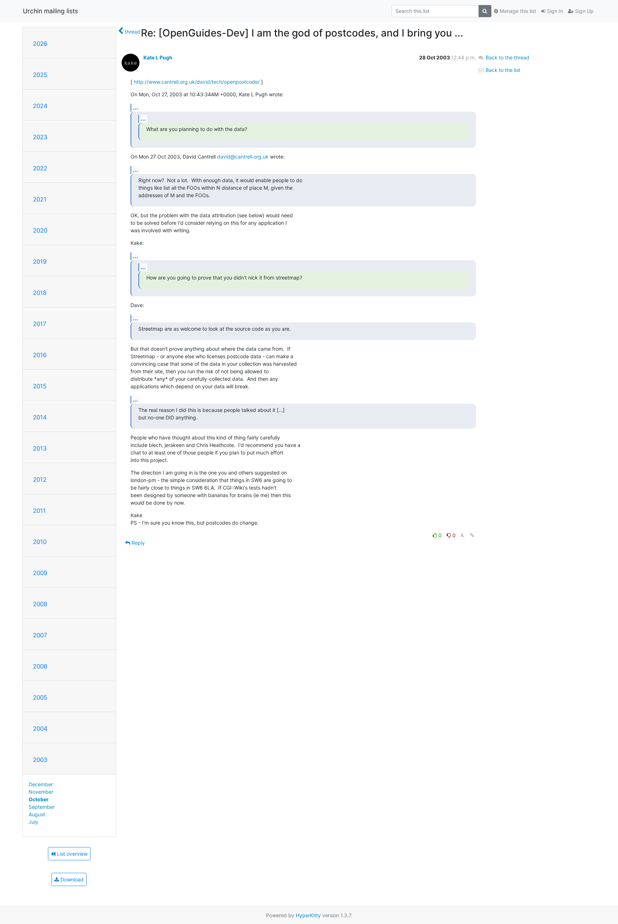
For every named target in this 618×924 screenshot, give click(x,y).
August (37, 814)
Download (71, 879)
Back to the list (502, 70)
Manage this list (517, 11)
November (41, 792)
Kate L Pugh (157, 57)
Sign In (554, 11)
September (42, 807)
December (41, 784)
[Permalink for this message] (472, 535)
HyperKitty (308, 915)
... (135, 107)
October (39, 799)
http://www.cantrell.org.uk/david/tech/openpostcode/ (197, 82)
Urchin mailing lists (50, 11)
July (33, 822)
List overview (71, 854)
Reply (137, 543)
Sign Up (584, 11)
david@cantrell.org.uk (243, 157)
